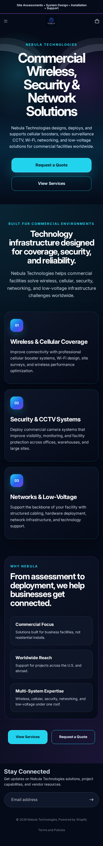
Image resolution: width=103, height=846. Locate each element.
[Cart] (97, 21)
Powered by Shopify (72, 819)
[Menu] (6, 21)
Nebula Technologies (42, 819)
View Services (51, 183)
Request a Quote (52, 164)
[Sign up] (91, 799)
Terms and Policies (51, 830)
